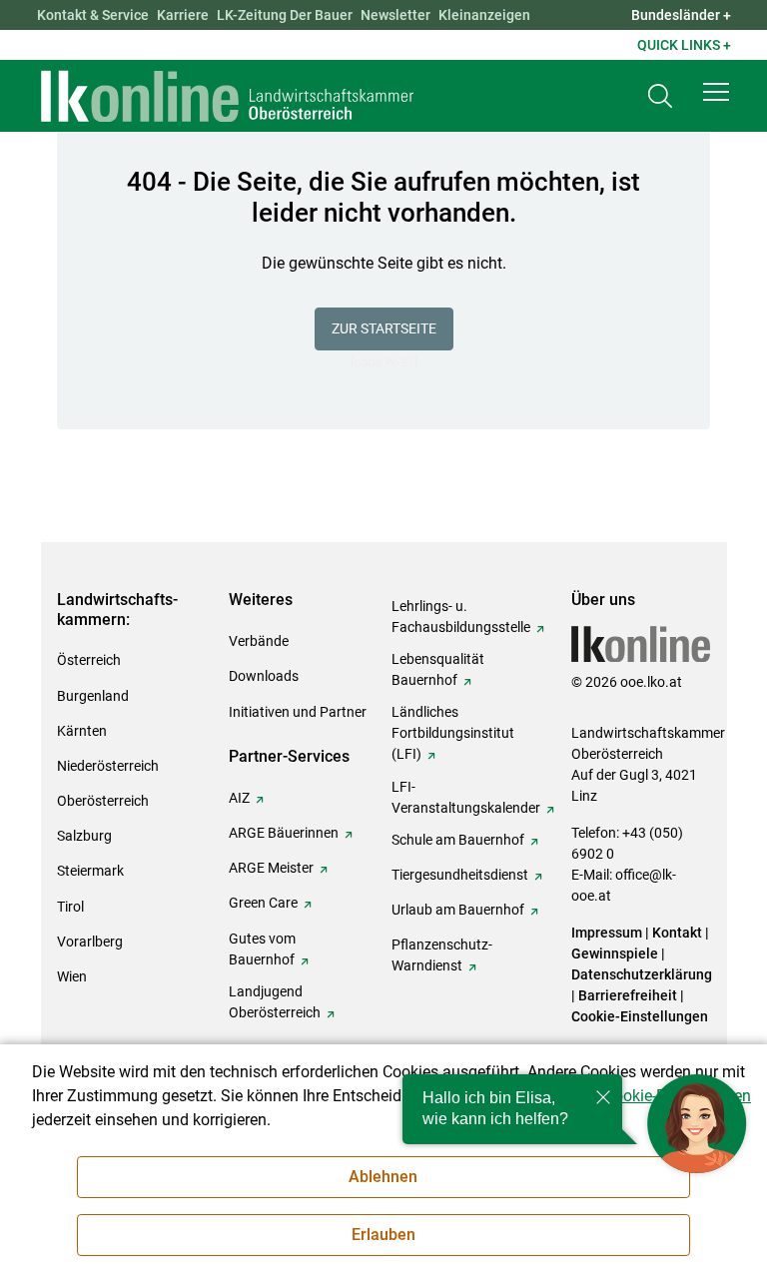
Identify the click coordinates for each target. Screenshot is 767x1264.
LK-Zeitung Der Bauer (285, 15)
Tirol (70, 907)
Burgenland (93, 696)
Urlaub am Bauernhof (457, 910)
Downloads (264, 676)
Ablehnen (383, 1176)
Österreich (89, 660)
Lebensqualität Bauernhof (437, 669)
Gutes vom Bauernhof (262, 949)
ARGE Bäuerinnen (284, 833)
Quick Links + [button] (684, 45)
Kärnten (82, 731)
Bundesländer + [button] (681, 15)
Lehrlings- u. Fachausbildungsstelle (460, 616)
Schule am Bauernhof (457, 840)
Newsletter (395, 15)
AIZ (239, 798)
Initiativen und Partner (298, 712)
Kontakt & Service (93, 15)
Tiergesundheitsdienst (459, 875)
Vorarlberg (90, 941)
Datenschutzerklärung (641, 974)
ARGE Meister (271, 868)
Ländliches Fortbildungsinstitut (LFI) (452, 733)
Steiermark (90, 871)
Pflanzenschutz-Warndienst (441, 955)
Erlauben (383, 1234)
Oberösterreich (103, 801)
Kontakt (677, 933)
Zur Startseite (384, 328)
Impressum (606, 933)
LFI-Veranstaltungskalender (465, 797)
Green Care (263, 903)
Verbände (259, 641)
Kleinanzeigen (484, 15)
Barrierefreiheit (627, 995)
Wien (72, 976)
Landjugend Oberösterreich (275, 1001)
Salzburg (84, 836)
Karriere (183, 15)
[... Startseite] (227, 96)
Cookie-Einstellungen (639, 1016)
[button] (716, 92)
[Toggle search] (660, 96)
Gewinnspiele (614, 953)
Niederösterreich (108, 766)
